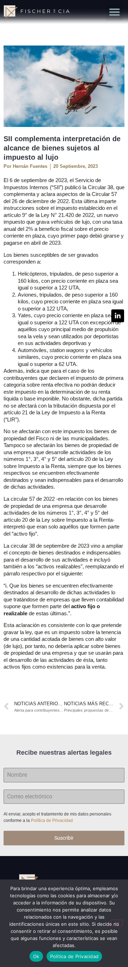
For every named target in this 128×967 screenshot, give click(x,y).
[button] (114, 12)
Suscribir (64, 838)
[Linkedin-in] (117, 315)
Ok (36, 956)
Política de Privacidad (52, 820)
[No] (117, 923)
